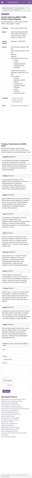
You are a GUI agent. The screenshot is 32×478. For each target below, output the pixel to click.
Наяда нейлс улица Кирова (9, 410)
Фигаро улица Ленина (8, 416)
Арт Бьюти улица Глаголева (9, 420)
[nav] (29, 2)
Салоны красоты (13, 2)
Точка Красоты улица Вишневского (12, 407)
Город (16, 8)
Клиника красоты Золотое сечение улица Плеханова (14, 434)
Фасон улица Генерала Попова (10, 405)
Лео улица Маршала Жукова (10, 412)
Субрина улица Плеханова (9, 403)
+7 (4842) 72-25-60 (17, 100)
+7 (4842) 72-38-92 (17, 98)
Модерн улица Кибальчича (9, 423)
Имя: (3, 349)
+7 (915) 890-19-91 (16, 102)
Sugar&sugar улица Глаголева (10, 427)
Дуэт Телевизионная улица (9, 431)
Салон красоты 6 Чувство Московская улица (15, 408)
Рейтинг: (5, 356)
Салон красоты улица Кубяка (10, 418)
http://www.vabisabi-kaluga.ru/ (20, 105)
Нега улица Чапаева (7, 421)
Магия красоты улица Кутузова (11, 414)
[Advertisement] (16, 125)
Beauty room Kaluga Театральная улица (13, 399)
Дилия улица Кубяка (7, 425)
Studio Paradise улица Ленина (10, 429)
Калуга (22, 8)
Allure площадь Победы (8, 436)
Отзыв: (4, 363)
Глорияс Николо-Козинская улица (11, 401)
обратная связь (5, 476)
